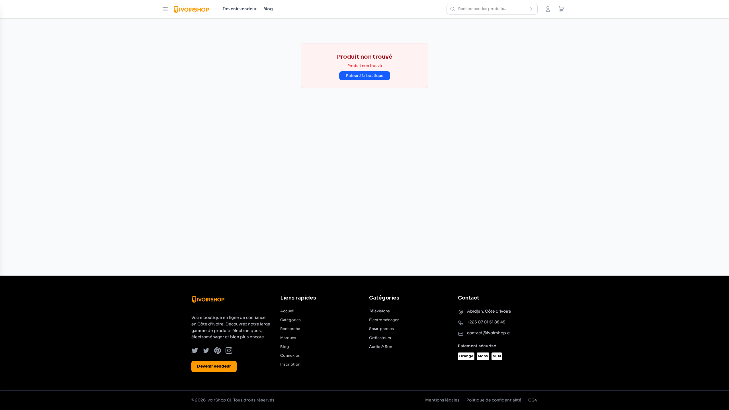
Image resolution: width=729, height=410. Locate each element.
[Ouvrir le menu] (165, 9)
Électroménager (384, 320)
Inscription (290, 364)
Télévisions (379, 311)
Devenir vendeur (240, 8)
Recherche (290, 329)
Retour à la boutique (364, 75)
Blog (268, 8)
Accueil (287, 311)
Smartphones (381, 329)
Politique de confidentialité (493, 400)
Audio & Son (380, 347)
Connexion (290, 355)
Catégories (290, 320)
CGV (533, 400)
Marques (288, 338)
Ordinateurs (380, 338)
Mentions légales (442, 400)
